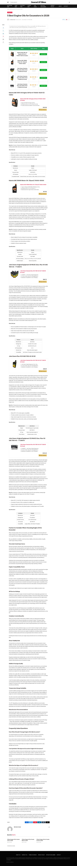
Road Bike (16, 6)
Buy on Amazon (43, 109)
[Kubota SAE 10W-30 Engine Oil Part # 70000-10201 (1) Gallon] (14, 102)
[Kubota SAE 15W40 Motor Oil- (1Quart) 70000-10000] (14, 188)
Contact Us (24, 854)
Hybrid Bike (29, 6)
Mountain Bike (9, 6)
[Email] (3, 39)
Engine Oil (10, 12)
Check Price (43, 54)
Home (8, 9)
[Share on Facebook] (63, 20)
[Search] (69, 2)
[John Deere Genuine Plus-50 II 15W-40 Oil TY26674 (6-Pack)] (14, 274)
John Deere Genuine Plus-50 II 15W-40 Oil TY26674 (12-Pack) (33, 445)
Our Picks (35, 6)
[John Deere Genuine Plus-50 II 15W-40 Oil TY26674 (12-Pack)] (14, 447)
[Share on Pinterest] (67, 20)
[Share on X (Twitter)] (65, 20)
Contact (66, 6)
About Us (18, 854)
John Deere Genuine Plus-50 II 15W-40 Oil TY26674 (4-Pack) (33, 361)
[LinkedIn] (3, 33)
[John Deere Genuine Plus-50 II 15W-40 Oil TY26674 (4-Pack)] (14, 364)
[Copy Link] (3, 42)
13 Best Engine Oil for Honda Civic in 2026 (13, 840)
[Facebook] (3, 28)
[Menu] (8, 2)
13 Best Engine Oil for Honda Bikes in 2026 (28, 840)
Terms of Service (33, 854)
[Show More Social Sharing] (69, 20)
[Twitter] (3, 31)
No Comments (25, 19)
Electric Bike (22, 6)
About (60, 6)
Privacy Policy (53, 6)
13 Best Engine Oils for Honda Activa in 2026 (42, 840)
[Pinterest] (3, 36)
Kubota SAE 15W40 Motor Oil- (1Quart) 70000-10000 (33, 184)
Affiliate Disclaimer (43, 6)
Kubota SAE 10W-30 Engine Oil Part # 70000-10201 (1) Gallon (32, 99)
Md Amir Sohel (13, 19)
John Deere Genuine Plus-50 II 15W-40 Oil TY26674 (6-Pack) (33, 271)
